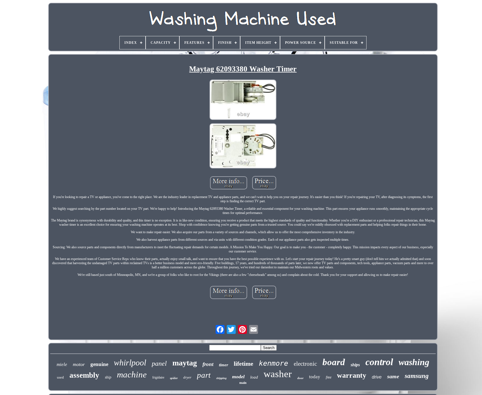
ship (108, 377)
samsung (417, 375)
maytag (184, 362)
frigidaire (158, 377)
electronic (305, 363)
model (238, 376)
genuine (99, 364)
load (254, 377)
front (208, 364)
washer (278, 373)
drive (377, 377)
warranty (351, 375)
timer (223, 365)
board (333, 362)
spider (174, 378)
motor (79, 364)
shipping (221, 378)
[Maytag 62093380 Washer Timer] (242, 100)
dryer (187, 377)
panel (159, 363)
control (379, 362)
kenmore (273, 363)
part (204, 374)
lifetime (243, 363)
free (328, 377)
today (314, 376)
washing (414, 362)
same (393, 376)
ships (355, 364)
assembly (84, 375)
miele (62, 364)
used (60, 377)
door (300, 378)
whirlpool (130, 362)
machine (132, 374)
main (243, 383)
